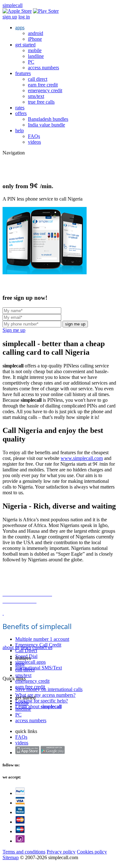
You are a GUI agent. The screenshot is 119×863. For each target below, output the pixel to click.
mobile (35, 50)
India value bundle (46, 124)
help (19, 130)
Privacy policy (61, 851)
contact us (42, 647)
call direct (37, 79)
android (35, 33)
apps (19, 27)
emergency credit (45, 90)
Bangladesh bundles (48, 119)
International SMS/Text (38, 667)
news (26, 647)
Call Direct (26, 650)
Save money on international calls (49, 689)
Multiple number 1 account (42, 639)
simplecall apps (30, 662)
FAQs (34, 136)
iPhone (35, 39)
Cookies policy (92, 851)
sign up (10, 16)
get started (25, 44)
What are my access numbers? (45, 695)
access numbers (43, 67)
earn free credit (43, 84)
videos (34, 142)
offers (21, 113)
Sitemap (11, 857)
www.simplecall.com (82, 458)
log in (24, 16)
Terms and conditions (24, 851)
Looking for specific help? (41, 700)
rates (19, 107)
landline (36, 56)
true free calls (41, 102)
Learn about (38, 706)
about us (11, 647)
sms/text (36, 96)
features (23, 73)
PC (31, 62)
